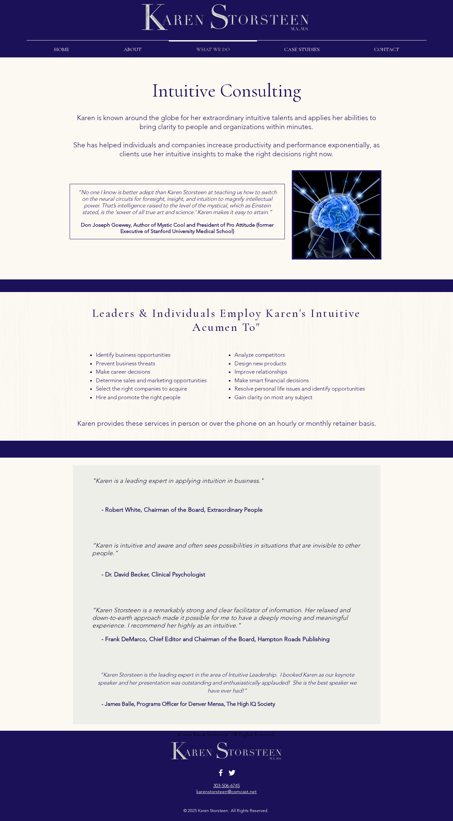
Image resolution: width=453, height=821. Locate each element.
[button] (132, 46)
